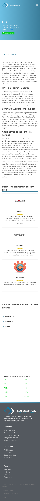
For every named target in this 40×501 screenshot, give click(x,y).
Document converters (12, 435)
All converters (9, 430)
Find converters (8, 33)
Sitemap (6, 497)
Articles (7, 472)
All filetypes (8, 450)
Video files (8, 460)
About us (7, 470)
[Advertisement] (20, 351)
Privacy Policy (8, 490)
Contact (7, 475)
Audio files (8, 452)
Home (7, 54)
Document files (10, 455)
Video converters (10, 440)
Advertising (8, 477)
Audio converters (10, 433)
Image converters (11, 438)
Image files (12, 29)
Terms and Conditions (10, 494)
